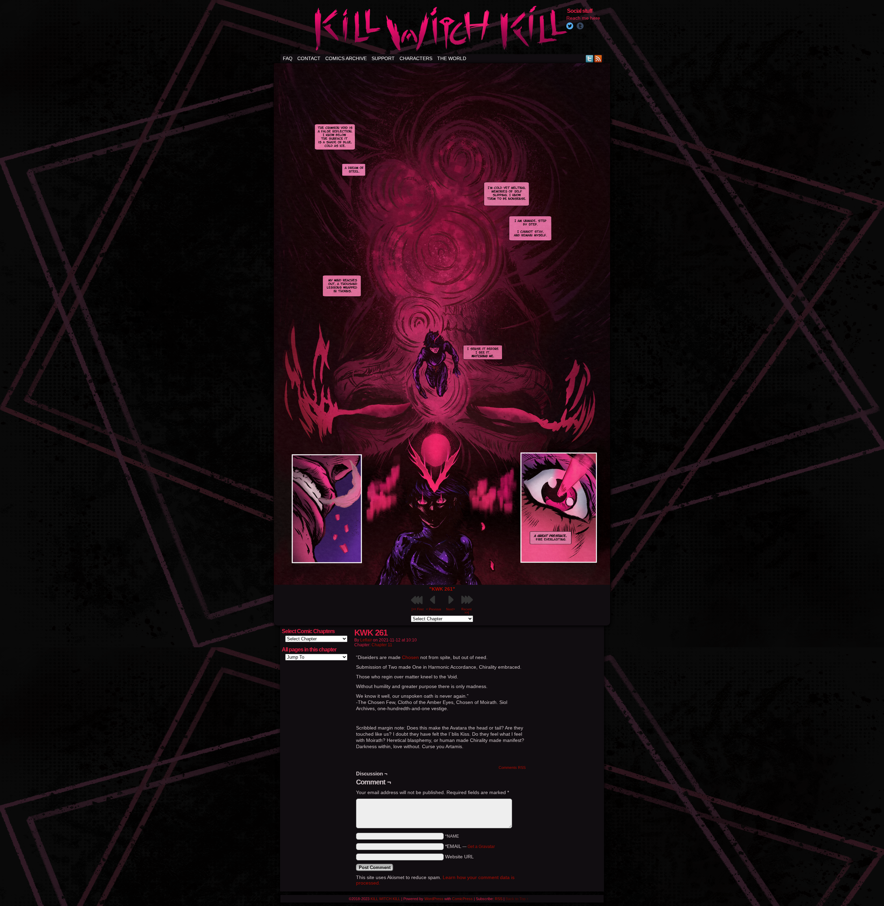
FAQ (287, 58)
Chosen (410, 657)
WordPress (433, 899)
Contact (308, 58)
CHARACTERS (416, 58)
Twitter (589, 58)
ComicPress (462, 899)
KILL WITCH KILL (385, 899)
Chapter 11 (382, 644)
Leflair (366, 640)
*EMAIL (470, 846)
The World (451, 58)
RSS (598, 58)
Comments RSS (512, 767)
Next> (450, 609)
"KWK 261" (442, 589)
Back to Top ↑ (517, 899)
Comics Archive (346, 58)
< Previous (433, 609)
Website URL (459, 856)
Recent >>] (466, 611)
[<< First (418, 609)
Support (383, 58)
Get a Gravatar (481, 846)
